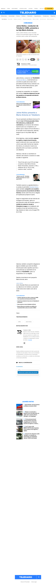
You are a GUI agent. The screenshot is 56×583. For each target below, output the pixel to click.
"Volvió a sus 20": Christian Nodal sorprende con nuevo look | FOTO (22, 178)
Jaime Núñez (19, 283)
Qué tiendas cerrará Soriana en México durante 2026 (31, 405)
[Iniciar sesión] (54, 12)
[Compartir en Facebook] (20, 59)
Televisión (29, 16)
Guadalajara (23, 8)
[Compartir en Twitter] (23, 59)
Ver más (30, 339)
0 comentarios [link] (19, 366)
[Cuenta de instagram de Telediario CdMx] (24, 343)
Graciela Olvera (33, 187)
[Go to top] (38, 577)
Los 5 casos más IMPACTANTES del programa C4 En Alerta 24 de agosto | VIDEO (31, 428)
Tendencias (46, 16)
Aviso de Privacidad (25, 581)
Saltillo (42, 8)
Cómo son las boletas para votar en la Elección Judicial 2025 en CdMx (23, 105)
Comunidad (11, 16)
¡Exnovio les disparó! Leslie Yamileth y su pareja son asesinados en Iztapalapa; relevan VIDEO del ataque (31, 436)
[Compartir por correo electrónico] (28, 59)
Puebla (36, 8)
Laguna (30, 8)
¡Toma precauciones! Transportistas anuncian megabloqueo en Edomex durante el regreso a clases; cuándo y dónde (31, 422)
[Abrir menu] (1, 12)
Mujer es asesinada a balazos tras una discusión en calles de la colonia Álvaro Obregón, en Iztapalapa (31, 414)
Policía (18, 16)
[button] (37, 59)
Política (23, 16)
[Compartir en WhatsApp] (17, 59)
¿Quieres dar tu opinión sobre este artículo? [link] (28, 372)
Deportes (53, 16)
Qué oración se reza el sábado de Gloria (26, 304)
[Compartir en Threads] (26, 59)
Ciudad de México (21, 80)
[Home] (28, 13)
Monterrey (15, 8)
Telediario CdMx (25, 63)
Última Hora (4, 16)
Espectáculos (37, 16)
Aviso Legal (34, 581)
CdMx (8, 8)
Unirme (34, 71)
